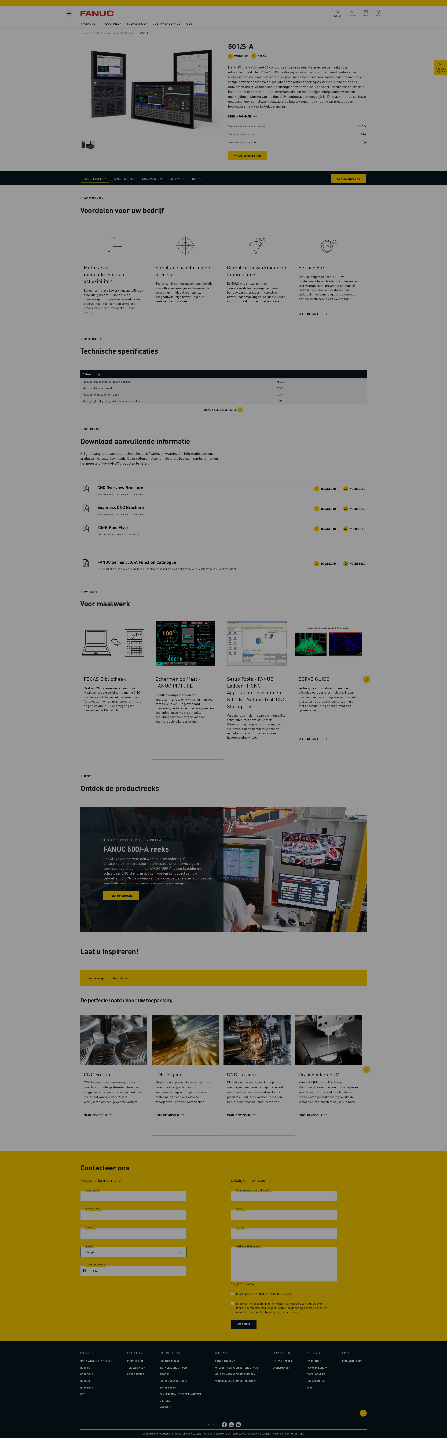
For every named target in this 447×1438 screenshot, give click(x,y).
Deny (225, 731)
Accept (278, 731)
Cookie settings (251, 731)
